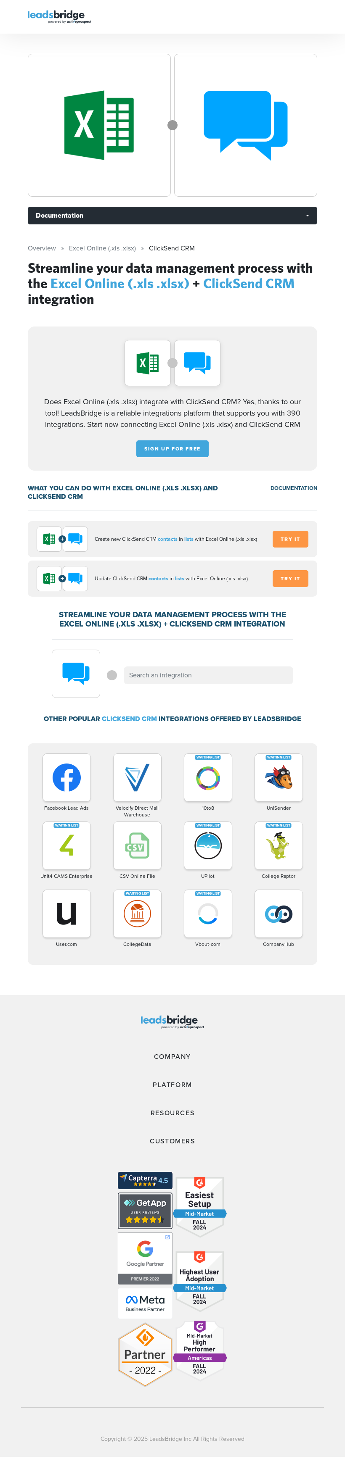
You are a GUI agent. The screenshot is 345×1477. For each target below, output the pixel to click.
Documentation (59, 215)
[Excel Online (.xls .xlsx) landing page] (99, 125)
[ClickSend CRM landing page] (245, 125)
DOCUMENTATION (294, 488)
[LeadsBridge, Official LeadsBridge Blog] (59, 16)
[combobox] (208, 675)
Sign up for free (172, 449)
